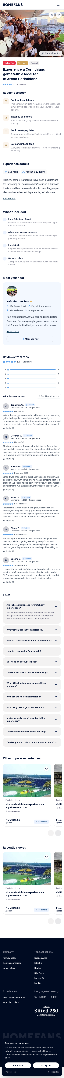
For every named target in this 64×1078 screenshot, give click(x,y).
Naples (37, 968)
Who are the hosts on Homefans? (24, 696)
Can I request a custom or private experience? (30, 742)
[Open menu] (58, 4)
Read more (9, 198)
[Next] (58, 833)
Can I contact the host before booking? (26, 731)
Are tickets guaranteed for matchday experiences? (26, 606)
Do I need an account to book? (22, 661)
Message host (32, 339)
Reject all (18, 1065)
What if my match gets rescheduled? (25, 707)
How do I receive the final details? (24, 651)
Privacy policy (9, 958)
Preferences (10, 1072)
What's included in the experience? (25, 629)
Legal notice (9, 968)
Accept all (46, 1065)
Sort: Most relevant (49, 396)
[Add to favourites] (59, 15)
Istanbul (38, 963)
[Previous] (51, 833)
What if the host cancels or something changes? (26, 684)
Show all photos (52, 53)
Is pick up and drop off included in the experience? (26, 719)
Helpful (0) (10, 428)
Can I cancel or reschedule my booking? (27, 672)
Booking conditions (12, 963)
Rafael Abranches (18, 301)
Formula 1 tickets (11, 1002)
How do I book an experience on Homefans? (29, 640)
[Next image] (48, 780)
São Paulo (39, 973)
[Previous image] (6, 780)
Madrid (37, 983)
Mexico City (40, 978)
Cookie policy (53, 1072)
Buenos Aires (40, 958)
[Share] (51, 15)
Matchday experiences (14, 997)
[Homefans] (13, 4)
